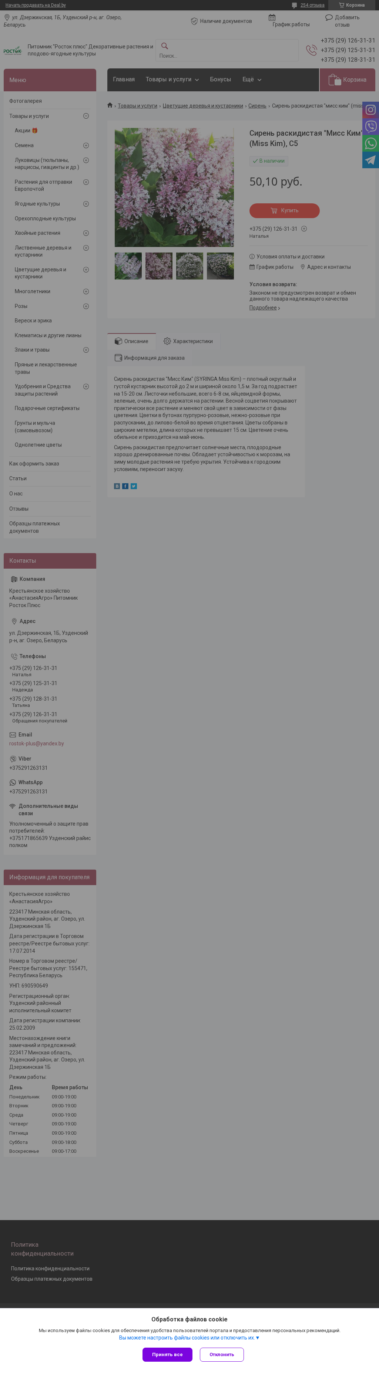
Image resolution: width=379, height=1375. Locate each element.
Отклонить (221, 1354)
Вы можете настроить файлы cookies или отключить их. (187, 1338)
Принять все (167, 1354)
